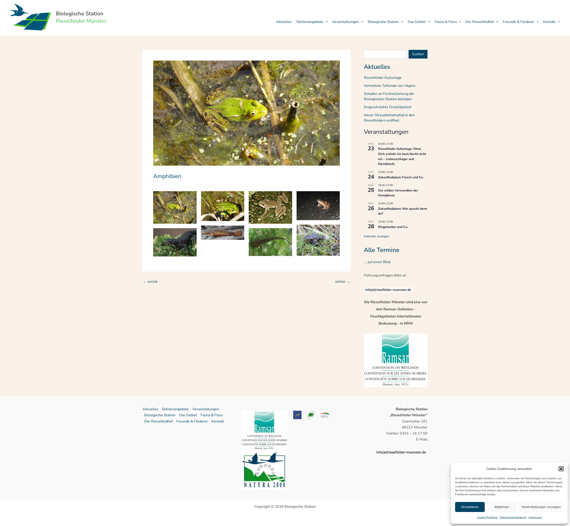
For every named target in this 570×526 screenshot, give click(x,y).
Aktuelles (284, 21)
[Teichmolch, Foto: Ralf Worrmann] (222, 232)
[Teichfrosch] (222, 206)
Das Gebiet (417, 21)
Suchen (418, 54)
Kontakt (549, 21)
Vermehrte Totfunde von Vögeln (389, 85)
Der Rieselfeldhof (479, 21)
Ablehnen (501, 507)
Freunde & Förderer (518, 21)
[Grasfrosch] (318, 205)
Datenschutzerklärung (513, 517)
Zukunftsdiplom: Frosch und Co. (400, 177)
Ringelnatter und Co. (393, 227)
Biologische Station (79, 13)
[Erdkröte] (318, 240)
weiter (342, 281)
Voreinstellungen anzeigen (541, 507)
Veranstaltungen (345, 21)
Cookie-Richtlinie (487, 517)
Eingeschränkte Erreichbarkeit (387, 107)
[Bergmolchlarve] (270, 242)
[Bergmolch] (175, 242)
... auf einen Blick (377, 262)
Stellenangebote (309, 21)
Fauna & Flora (446, 21)
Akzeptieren (470, 507)
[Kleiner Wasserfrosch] (175, 207)
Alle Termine (381, 250)
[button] (561, 469)
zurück (150, 281)
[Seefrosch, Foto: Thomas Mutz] (270, 207)
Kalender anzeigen (376, 236)
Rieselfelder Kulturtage (383, 77)
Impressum (535, 517)
